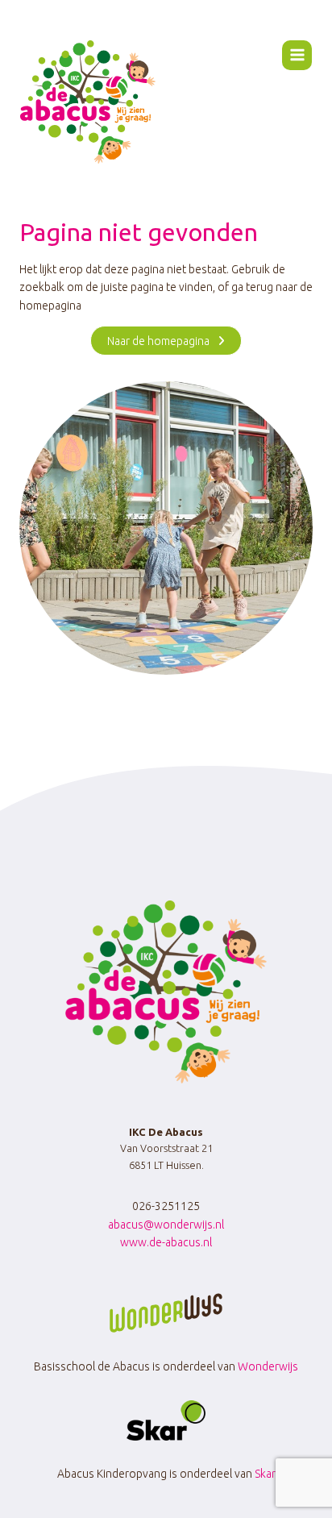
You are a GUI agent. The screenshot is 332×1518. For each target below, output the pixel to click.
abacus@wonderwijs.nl (166, 1224)
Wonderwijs (268, 1366)
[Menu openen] (297, 55)
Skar (265, 1473)
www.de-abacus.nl (166, 1242)
